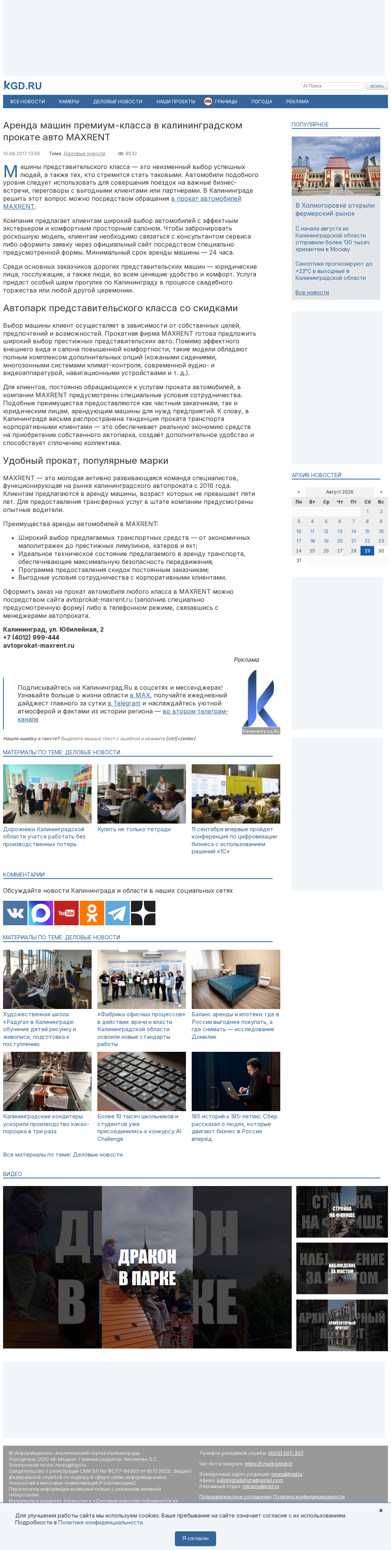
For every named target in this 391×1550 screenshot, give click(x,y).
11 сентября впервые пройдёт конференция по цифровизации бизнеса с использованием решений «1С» (234, 840)
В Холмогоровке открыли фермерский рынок (335, 209)
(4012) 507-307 (286, 1453)
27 (340, 551)
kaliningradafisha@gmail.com (250, 1480)
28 (354, 551)
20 (340, 541)
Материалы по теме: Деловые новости (61, 752)
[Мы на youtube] (66, 914)
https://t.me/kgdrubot (268, 1464)
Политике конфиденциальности (100, 1522)
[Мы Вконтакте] (15, 914)
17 (298, 541)
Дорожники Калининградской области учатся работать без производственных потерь (44, 836)
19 (326, 541)
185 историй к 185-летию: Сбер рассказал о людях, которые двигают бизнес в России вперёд (235, 1127)
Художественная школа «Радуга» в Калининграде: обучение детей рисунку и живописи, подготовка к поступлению (39, 1029)
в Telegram (124, 703)
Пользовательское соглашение (235, 1497)
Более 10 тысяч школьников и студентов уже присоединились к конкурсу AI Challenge (139, 1127)
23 (381, 541)
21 (353, 541)
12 (326, 531)
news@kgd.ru (286, 1474)
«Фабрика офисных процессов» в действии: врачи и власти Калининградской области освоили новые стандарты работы (141, 1029)
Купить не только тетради (134, 829)
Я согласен (195, 1538)
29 (367, 551)
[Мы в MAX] (41, 914)
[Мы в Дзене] (143, 914)
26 (326, 551)
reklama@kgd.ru (260, 1486)
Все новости (312, 292)
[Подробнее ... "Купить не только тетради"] (141, 821)
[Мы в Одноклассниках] (92, 914)
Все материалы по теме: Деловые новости (63, 1154)
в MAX (140, 695)
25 (312, 551)
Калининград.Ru (261, 731)
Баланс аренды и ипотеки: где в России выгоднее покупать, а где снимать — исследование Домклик (235, 1025)
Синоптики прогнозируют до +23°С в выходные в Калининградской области (334, 270)
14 (353, 531)
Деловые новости (84, 153)
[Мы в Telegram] (117, 914)
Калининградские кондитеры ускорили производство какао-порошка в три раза (46, 1124)
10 (298, 531)
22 (367, 541)
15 (367, 531)
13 (340, 531)
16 (381, 531)
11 (312, 531)
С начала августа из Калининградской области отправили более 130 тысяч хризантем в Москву (333, 239)
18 (312, 541)
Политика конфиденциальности (309, 1497)
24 (299, 551)
